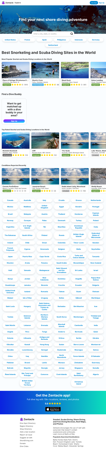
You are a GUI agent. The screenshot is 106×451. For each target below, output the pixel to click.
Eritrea (61, 338)
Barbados (61, 306)
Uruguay (44, 298)
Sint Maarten (78, 306)
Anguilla (78, 279)
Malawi (10, 298)
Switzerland (53, 45)
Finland (44, 235)
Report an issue (26, 435)
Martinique (95, 298)
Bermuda (78, 332)
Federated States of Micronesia (95, 235)
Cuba (96, 227)
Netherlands (96, 200)
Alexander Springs (76, 446)
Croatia (61, 200)
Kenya (10, 279)
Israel (96, 270)
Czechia (61, 285)
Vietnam (95, 292)
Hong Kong (44, 344)
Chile (27, 243)
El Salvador (95, 356)
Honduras (79, 214)
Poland (96, 220)
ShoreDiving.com (26, 440)
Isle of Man (27, 298)
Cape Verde (44, 256)
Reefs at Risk (69, 434)
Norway (10, 220)
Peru (27, 332)
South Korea (62, 317)
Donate (23, 443)
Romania (44, 292)
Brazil (10, 214)
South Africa (27, 235)
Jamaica (27, 285)
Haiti (10, 270)
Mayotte (27, 368)
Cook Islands (61, 374)
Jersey (61, 368)
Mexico (10, 207)
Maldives (27, 207)
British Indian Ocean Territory (27, 383)
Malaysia (27, 214)
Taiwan (61, 292)
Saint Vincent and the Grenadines (61, 270)
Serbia (78, 338)
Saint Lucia (10, 306)
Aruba (27, 263)
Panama (44, 263)
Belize (61, 298)
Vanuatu (27, 270)
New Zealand (95, 263)
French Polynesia (10, 249)
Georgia (44, 368)
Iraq (27, 356)
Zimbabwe (78, 363)
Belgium (61, 249)
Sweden (95, 243)
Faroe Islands (78, 356)
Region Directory (26, 426)
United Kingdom (44, 207)
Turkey (78, 220)
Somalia (96, 368)
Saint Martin (10, 325)
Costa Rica (61, 256)
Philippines (61, 40)
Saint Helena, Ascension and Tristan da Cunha (44, 306)
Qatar (95, 332)
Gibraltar (10, 344)
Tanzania (95, 256)
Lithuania (27, 338)
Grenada (44, 325)
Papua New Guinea (95, 279)
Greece (79, 200)
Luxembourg (27, 350)
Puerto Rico (27, 256)
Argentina (10, 227)
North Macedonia (61, 356)
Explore (18, 3)
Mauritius (61, 227)
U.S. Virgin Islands (27, 227)
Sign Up (101, 3)
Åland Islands (10, 374)
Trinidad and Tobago (96, 317)
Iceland (27, 292)
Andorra (61, 332)
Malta (78, 249)
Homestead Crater (66, 444)
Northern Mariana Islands (44, 317)
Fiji (44, 227)
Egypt (61, 207)
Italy (44, 200)
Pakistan (10, 363)
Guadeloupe (10, 285)
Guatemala (61, 350)
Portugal (95, 207)
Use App (94, 3)
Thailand (61, 214)
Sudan (61, 344)
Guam (78, 292)
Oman (44, 243)
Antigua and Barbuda (44, 338)
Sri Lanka (78, 270)
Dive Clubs (24, 446)
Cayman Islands (95, 214)
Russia (61, 235)
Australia (27, 200)
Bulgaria (95, 285)
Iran (95, 306)
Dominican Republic (78, 227)
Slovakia (10, 350)
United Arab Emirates (10, 291)
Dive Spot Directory (28, 423)
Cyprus (27, 249)
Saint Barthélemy (78, 374)
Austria (44, 214)
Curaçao (27, 220)
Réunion (10, 263)
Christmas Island (79, 383)
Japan (10, 256)
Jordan (27, 279)
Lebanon (27, 325)
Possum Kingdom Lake (66, 442)
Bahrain (10, 368)
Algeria (96, 374)
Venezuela (44, 249)
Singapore (79, 368)
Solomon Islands (27, 317)
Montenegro (79, 317)
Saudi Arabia (62, 263)
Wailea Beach (63, 446)
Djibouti (79, 298)
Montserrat (95, 344)
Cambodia (79, 325)
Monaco (61, 363)
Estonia (10, 338)
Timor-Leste (78, 243)
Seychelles (95, 249)
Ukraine (96, 338)
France (27, 40)
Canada (10, 200)
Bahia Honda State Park (62, 440)
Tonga (44, 332)
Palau (44, 220)
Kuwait (27, 344)
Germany (95, 40)
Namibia (44, 356)
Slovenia (44, 285)
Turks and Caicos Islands (78, 256)
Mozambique (78, 263)
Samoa (96, 350)
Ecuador (78, 285)
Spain (44, 40)
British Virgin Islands (78, 235)
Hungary (27, 306)
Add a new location (27, 432)
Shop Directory (26, 429)
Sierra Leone (78, 344)
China (10, 356)
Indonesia (79, 40)
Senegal (44, 350)
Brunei (27, 363)
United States (10, 40)
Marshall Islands (61, 325)
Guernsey (96, 363)
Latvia (44, 363)
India (96, 325)
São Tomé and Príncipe (27, 374)
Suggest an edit (26, 438)
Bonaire (78, 207)
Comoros (44, 374)
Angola (10, 332)
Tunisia (10, 317)
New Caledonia (44, 279)
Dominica (61, 279)
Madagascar (44, 270)
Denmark (61, 220)
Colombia (61, 243)
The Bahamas (10, 235)
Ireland (10, 243)
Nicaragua (79, 350)
